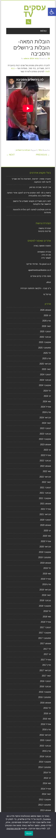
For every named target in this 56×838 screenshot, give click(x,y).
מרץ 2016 (46, 729)
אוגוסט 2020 (45, 525)
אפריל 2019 (46, 579)
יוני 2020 (47, 530)
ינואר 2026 (46, 326)
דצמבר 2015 (45, 740)
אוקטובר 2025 (45, 342)
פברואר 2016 (45, 735)
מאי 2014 (47, 783)
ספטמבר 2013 (44, 805)
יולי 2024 (47, 391)
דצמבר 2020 (45, 520)
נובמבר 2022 (45, 460)
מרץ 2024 (46, 412)
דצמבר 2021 (45, 487)
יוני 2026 (47, 315)
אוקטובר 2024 (45, 385)
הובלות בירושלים (23, 150)
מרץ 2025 (46, 358)
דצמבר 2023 (45, 428)
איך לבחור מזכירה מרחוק (40, 187)
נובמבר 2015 (45, 746)
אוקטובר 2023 (45, 439)
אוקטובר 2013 (45, 799)
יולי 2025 (47, 353)
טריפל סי (47, 294)
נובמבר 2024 (45, 380)
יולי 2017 (47, 649)
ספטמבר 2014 (44, 767)
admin (26, 58)
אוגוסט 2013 (45, 810)
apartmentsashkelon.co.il (39, 270)
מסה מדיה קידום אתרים (40, 276)
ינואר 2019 (46, 595)
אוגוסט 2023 (45, 444)
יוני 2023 (47, 450)
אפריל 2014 (46, 789)
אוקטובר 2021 (45, 498)
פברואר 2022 (45, 477)
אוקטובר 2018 (45, 606)
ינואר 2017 (46, 676)
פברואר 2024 (45, 417)
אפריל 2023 (46, 455)
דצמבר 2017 (45, 627)
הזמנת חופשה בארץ (42, 246)
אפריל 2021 (46, 509)
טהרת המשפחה (44, 252)
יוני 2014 (47, 778)
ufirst (48, 282)
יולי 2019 (47, 568)
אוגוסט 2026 (45, 310)
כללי (40, 150)
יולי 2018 (47, 611)
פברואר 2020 (45, 547)
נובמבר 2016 (45, 686)
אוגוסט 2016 (45, 703)
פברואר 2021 (45, 514)
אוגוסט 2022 (45, 466)
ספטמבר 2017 (44, 638)
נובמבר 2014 (45, 756)
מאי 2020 (47, 536)
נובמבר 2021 (45, 493)
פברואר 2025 (45, 364)
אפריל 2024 (46, 407)
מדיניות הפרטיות (14, 828)
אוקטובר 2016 (45, 692)
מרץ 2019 (46, 584)
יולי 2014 (47, 772)
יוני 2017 (47, 654)
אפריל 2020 (46, 541)
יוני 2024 (47, 396)
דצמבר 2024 (45, 374)
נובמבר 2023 (45, 434)
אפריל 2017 (46, 660)
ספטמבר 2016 (44, 697)
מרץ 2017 (46, 665)
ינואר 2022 (46, 482)
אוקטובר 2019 (45, 552)
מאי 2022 (47, 471)
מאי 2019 (47, 573)
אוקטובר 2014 (45, 762)
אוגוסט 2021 (45, 503)
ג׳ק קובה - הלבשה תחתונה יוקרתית (36, 288)
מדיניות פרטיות (44, 231)
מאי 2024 (47, 401)
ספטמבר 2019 (44, 557)
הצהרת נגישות (45, 228)
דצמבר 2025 (45, 331)
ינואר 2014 (46, 794)
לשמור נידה (46, 258)
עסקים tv (35, 10)
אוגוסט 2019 (45, 563)
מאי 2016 (47, 719)
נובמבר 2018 (45, 600)
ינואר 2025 (46, 369)
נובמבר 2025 (45, 337)
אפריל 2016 (46, 724)
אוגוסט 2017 (45, 643)
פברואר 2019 (45, 590)
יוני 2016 (47, 713)
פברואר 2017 (45, 670)
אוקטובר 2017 (45, 633)
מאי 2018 (47, 617)
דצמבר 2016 (45, 681)
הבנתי (28, 833)
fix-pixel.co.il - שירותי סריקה (38, 264)
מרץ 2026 (46, 321)
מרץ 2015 (46, 751)
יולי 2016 (47, 708)
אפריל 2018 (46, 622)
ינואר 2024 (46, 423)
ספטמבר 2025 (44, 348)
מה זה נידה (46, 255)
